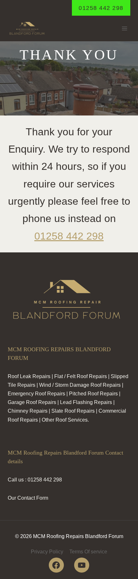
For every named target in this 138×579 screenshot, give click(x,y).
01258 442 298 (101, 8)
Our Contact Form (28, 498)
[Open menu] (124, 29)
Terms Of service (88, 551)
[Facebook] (56, 565)
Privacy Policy (47, 551)
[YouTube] (81, 565)
